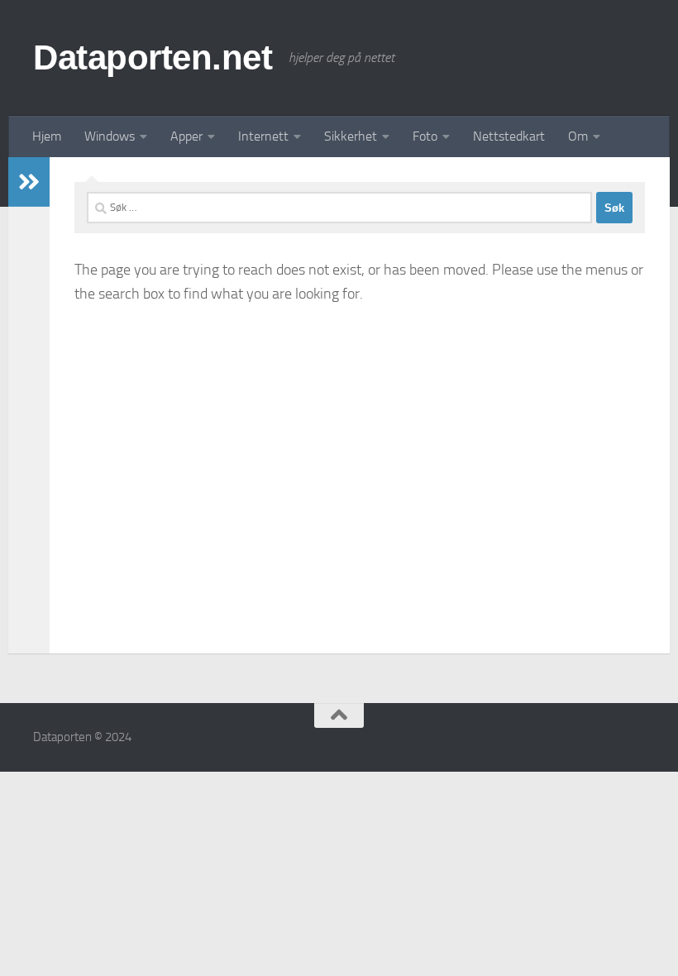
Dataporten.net (152, 57)
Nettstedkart (509, 136)
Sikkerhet (350, 136)
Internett (263, 136)
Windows (109, 136)
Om (578, 136)
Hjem (46, 136)
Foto (425, 136)
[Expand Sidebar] (29, 182)
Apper (186, 136)
